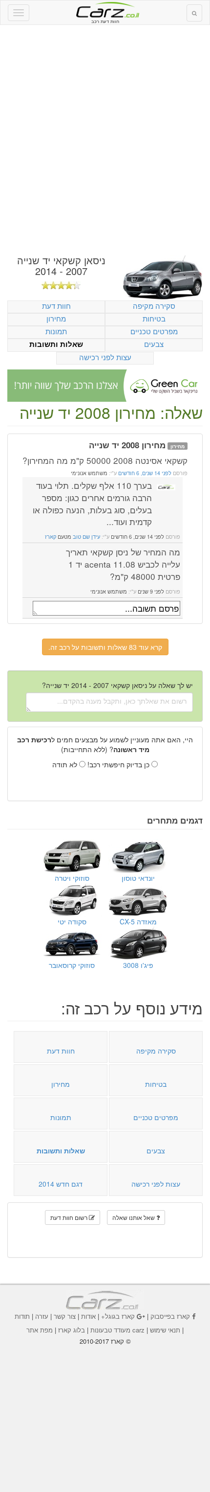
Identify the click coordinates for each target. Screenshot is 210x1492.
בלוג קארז (71, 1329)
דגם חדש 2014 (61, 1184)
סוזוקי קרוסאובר (72, 965)
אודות (88, 1316)
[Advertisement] (105, 140)
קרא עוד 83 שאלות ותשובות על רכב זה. (105, 647)
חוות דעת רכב (105, 9)
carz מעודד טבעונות (117, 1329)
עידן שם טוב (86, 536)
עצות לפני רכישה (105, 357)
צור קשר (65, 1316)
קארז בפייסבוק (170, 1316)
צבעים (154, 344)
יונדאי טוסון (138, 878)
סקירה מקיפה (154, 305)
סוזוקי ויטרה (72, 878)
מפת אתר (39, 1329)
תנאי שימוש (165, 1329)
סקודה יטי (72, 921)
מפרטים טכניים (154, 331)
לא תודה (65, 764)
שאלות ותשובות (56, 344)
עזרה (41, 1316)
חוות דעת (56, 305)
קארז (50, 536)
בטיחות (154, 318)
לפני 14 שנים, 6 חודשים (144, 473)
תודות (22, 1316)
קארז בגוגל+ (118, 1316)
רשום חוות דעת (69, 1217)
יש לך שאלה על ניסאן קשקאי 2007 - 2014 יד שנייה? (117, 685)
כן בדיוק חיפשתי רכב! (119, 764)
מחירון (56, 318)
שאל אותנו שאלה (134, 1217)
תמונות (56, 331)
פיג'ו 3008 (138, 965)
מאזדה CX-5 (138, 921)
